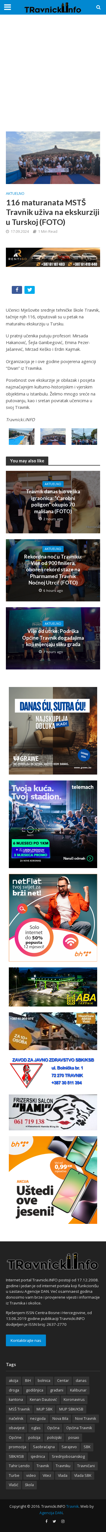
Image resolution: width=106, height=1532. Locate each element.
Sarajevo (69, 1446)
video (31, 1475)
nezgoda (38, 1418)
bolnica (44, 1380)
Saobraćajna (44, 1446)
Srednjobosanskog (68, 1456)
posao (73, 1437)
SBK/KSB (16, 1456)
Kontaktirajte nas (26, 1340)
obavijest (16, 1427)
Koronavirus (74, 1399)
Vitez (47, 1475)
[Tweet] (30, 291)
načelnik (16, 1418)
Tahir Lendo (19, 1465)
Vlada (62, 1475)
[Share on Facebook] (17, 291)
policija (34, 1437)
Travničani (86, 1465)
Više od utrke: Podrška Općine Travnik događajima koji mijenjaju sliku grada (53, 637)
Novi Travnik (85, 1418)
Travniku (63, 1465)
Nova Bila (60, 1418)
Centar (63, 1380)
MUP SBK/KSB (71, 1409)
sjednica (38, 1456)
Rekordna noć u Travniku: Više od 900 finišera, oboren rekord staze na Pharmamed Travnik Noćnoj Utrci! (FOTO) (53, 570)
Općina (53, 1427)
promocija (17, 1446)
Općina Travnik (79, 1427)
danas (81, 1380)
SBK (87, 1446)
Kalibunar (78, 1390)
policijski (54, 1437)
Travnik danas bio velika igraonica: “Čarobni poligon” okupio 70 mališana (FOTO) (53, 501)
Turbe (14, 1475)
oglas (35, 1427)
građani (56, 1390)
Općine (15, 1437)
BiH (28, 1380)
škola (29, 1484)
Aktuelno (15, 193)
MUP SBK (44, 1409)
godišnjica (34, 1390)
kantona (16, 1399)
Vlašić (13, 1484)
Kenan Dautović (43, 1399)
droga (14, 1390)
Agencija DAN (51, 1512)
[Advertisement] (53, 73)
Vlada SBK (82, 1475)
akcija (13, 1380)
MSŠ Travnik (19, 1409)
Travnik (43, 1465)
